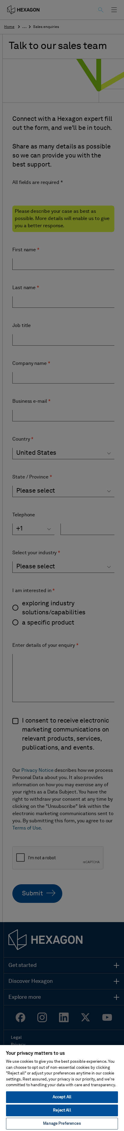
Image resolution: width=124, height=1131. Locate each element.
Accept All (62, 1097)
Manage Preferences (62, 1124)
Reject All (62, 1110)
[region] (62, 1087)
